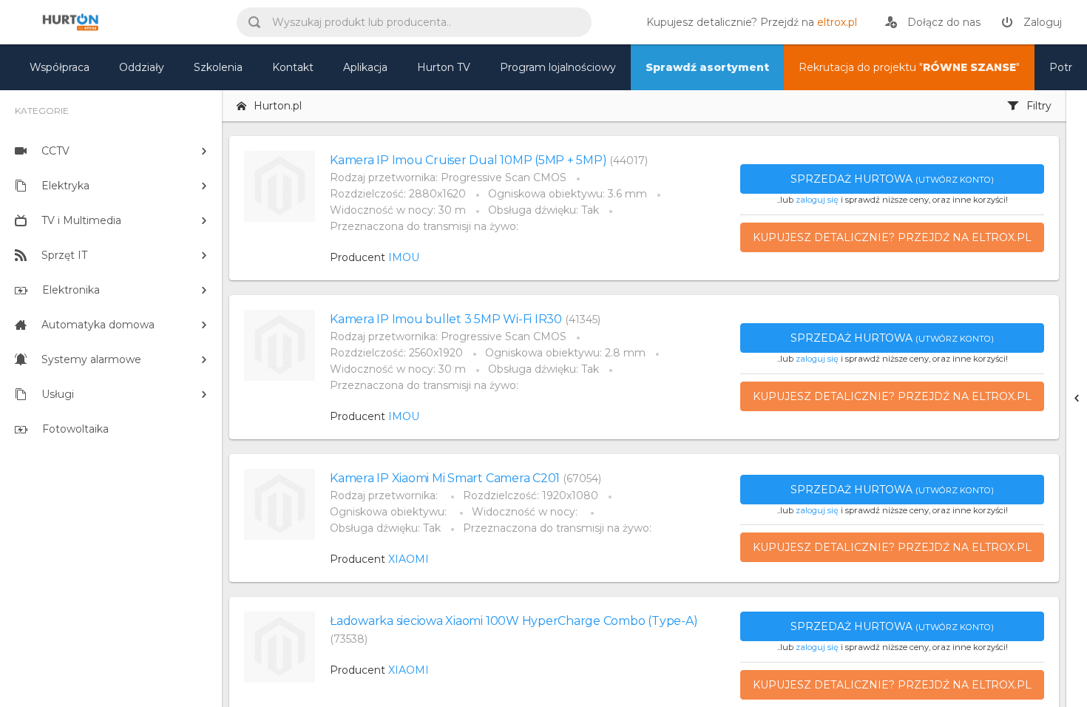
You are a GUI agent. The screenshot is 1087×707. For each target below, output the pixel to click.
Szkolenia (218, 67)
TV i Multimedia (81, 220)
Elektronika (71, 290)
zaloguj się (817, 199)
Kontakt (293, 67)
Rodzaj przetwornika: (385, 495)
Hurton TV (443, 67)
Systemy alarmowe (91, 359)
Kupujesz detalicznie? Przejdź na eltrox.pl (892, 237)
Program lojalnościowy (558, 67)
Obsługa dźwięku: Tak (543, 210)
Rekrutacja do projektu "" (909, 67)
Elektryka (65, 185)
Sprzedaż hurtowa (892, 179)
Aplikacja (365, 67)
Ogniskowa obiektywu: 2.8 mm (565, 352)
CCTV (55, 151)
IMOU (403, 257)
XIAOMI (408, 559)
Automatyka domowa (98, 324)
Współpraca (59, 67)
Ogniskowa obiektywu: (390, 511)
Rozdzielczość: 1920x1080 (530, 495)
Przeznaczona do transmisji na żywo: (424, 226)
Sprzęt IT (64, 255)
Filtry (1039, 105)
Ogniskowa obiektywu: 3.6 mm (567, 193)
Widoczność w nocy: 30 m (398, 210)
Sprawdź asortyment (707, 67)
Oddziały (141, 67)
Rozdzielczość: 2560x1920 (396, 352)
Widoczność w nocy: (526, 511)
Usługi (57, 394)
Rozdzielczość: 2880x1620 (398, 193)
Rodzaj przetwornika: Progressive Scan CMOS (448, 177)
